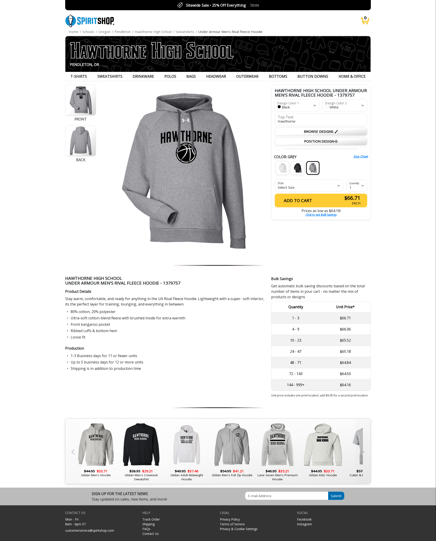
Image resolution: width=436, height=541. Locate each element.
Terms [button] (254, 5)
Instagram (304, 524)
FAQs (146, 529)
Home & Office (352, 76)
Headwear (216, 76)
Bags (191, 76)
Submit (336, 495)
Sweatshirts (109, 76)
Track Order (151, 519)
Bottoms (278, 76)
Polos (170, 76)
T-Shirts (78, 76)
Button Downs (312, 76)
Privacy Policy (230, 519)
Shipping (148, 524)
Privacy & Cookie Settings (239, 529)
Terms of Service (232, 524)
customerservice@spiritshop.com (89, 530)
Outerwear (247, 76)
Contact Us (150, 533)
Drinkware (143, 76)
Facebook (304, 519)
